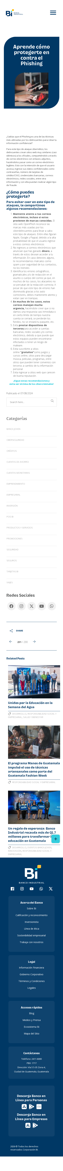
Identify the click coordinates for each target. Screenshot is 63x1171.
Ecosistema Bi (31, 1026)
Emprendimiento (16, 483)
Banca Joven (13, 428)
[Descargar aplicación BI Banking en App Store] (28, 1125)
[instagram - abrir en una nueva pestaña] (21, 605)
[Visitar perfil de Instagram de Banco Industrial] (22, 889)
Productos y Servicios (20, 527)
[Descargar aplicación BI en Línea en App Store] (24, 1106)
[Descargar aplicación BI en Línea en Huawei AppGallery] (39, 1106)
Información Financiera (31, 967)
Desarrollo (19, 713)
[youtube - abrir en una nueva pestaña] (42, 605)
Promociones (15, 538)
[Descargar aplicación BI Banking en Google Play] (35, 1125)
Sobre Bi (31, 908)
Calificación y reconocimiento (32, 915)
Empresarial (13, 494)
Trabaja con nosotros (31, 942)
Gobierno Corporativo (31, 974)
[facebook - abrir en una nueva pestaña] (11, 605)
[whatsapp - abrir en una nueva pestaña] (52, 605)
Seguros (12, 560)
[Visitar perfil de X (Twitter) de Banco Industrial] (50, 889)
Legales (31, 987)
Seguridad (12, 549)
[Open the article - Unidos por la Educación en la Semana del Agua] (34, 681)
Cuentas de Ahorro (18, 461)
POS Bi (10, 516)
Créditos (12, 450)
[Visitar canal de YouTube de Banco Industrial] (31, 889)
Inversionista (31, 921)
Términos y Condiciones (31, 981)
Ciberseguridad (15, 439)
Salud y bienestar (33, 717)
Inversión (12, 505)
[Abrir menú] (53, 13)
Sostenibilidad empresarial (31, 935)
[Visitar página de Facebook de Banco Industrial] (12, 889)
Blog (31, 1013)
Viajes (10, 582)
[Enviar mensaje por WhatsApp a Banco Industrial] (41, 889)
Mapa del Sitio (31, 1033)
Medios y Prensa (32, 1020)
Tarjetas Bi (12, 571)
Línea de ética (31, 928)
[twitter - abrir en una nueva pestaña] (32, 605)
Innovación (14, 850)
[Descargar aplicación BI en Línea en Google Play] (32, 1106)
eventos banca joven (39, 847)
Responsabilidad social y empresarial (34, 782)
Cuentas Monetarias (18, 472)
